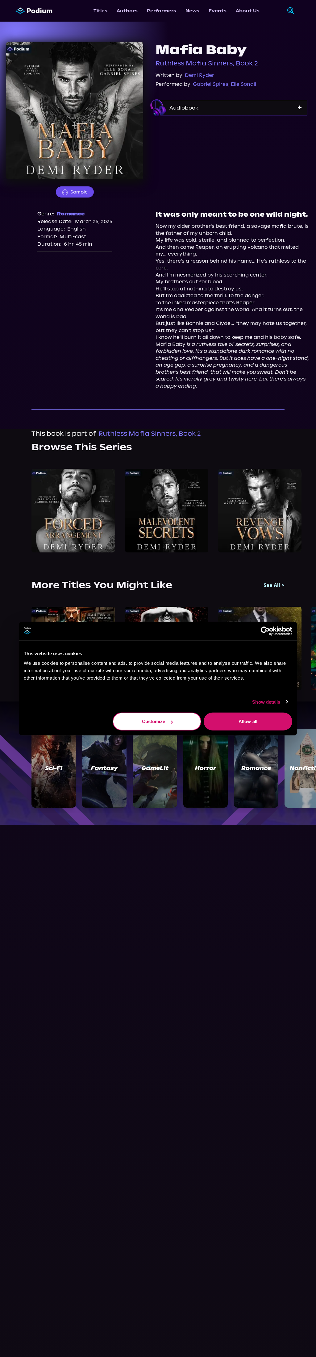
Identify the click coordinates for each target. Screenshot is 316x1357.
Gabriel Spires (210, 84)
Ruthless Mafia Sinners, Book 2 (207, 63)
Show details (266, 701)
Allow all (248, 721)
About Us (248, 11)
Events (218, 11)
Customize (153, 721)
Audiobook (183, 108)
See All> (274, 585)
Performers (161, 11)
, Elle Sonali (242, 84)
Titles (100, 11)
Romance (71, 214)
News (192, 11)
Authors (127, 11)
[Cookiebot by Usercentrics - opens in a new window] (265, 630)
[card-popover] (73, 510)
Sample (79, 192)
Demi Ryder (199, 75)
